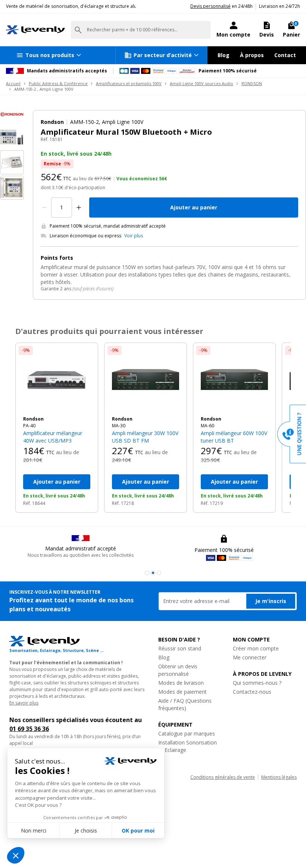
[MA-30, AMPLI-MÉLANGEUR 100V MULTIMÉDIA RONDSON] (145, 379)
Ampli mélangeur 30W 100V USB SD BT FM (145, 437)
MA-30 (118, 425)
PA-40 (29, 425)
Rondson (33, 419)
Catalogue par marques (186, 733)
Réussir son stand (179, 648)
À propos (252, 55)
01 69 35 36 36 (29, 729)
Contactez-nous (252, 691)
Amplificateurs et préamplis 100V (129, 83)
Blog (224, 55)
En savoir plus (23, 703)
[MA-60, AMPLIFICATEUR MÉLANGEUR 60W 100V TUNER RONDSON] (234, 379)
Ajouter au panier (193, 207)
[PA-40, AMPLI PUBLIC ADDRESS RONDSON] (56, 379)
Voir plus (133, 236)
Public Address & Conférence (58, 83)
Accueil (13, 83)
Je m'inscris (270, 601)
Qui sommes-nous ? (257, 682)
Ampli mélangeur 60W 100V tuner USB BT (234, 437)
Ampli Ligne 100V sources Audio (201, 83)
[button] (147, 573)
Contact (285, 55)
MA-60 (207, 425)
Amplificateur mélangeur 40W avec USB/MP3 (52, 437)
